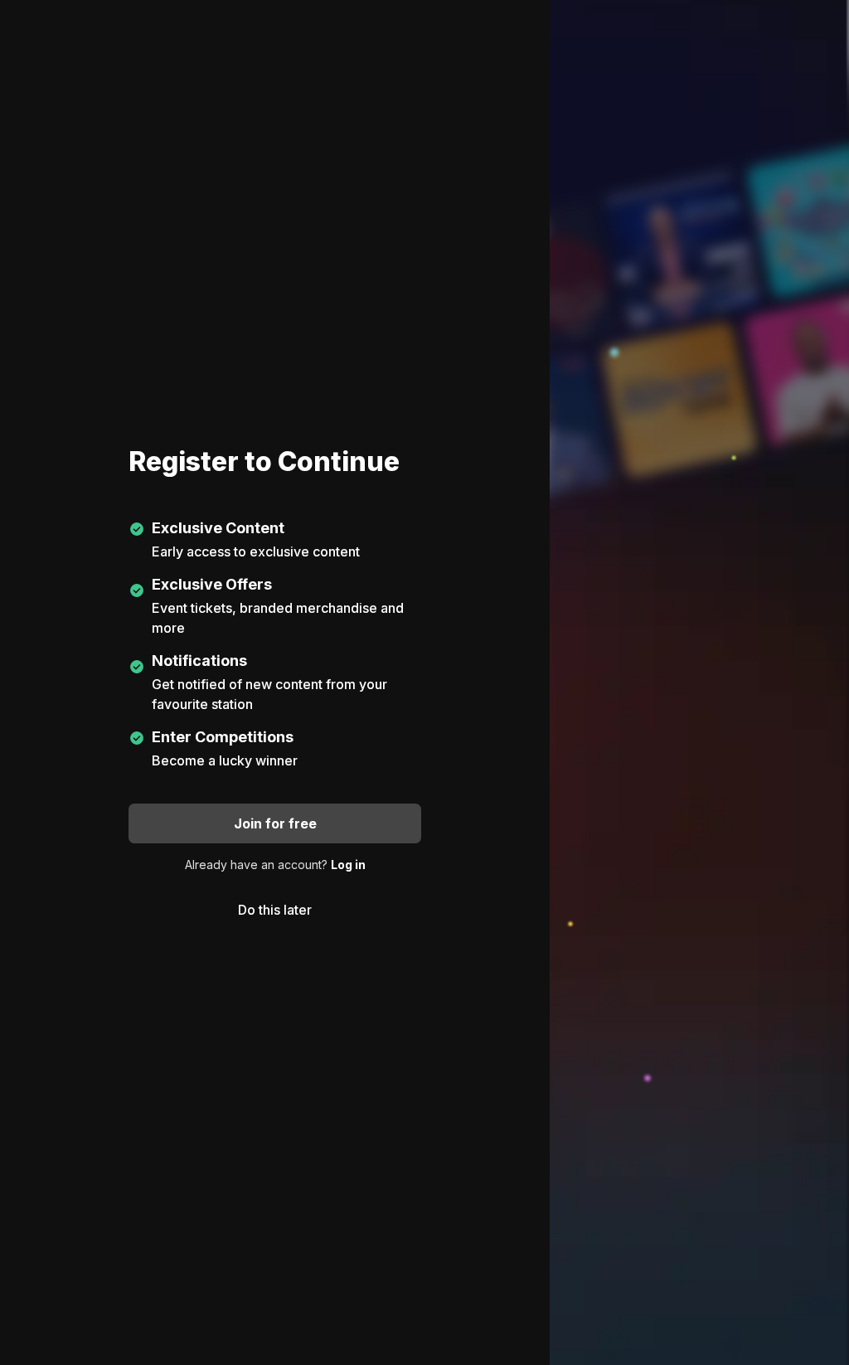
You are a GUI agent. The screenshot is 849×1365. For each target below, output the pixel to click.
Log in (348, 864)
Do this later (275, 909)
